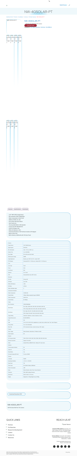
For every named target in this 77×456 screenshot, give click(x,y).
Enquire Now (30, 25)
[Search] (69, 5)
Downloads (25, 209)
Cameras (42, 27)
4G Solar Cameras (35, 27)
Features (10, 209)
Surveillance (49, 27)
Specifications (17, 209)
